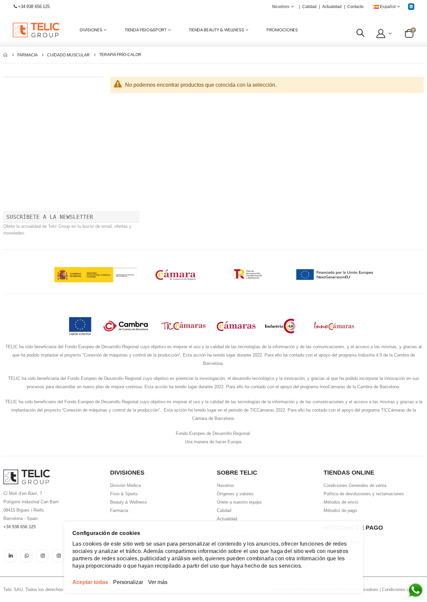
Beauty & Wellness (128, 502)
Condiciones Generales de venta (355, 485)
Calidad (309, 6)
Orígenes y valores (235, 493)
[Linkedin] (411, 6)
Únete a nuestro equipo (239, 502)
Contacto (355, 6)
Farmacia (27, 55)
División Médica (125, 485)
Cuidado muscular (68, 55)
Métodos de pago (340, 510)
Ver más (157, 582)
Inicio (5, 55)
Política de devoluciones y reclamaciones (364, 493)
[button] (383, 33)
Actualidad (332, 6)
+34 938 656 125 (34, 6)
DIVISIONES (91, 30)
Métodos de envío (341, 502)
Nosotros (225, 485)
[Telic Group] (36, 30)
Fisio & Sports (124, 493)
